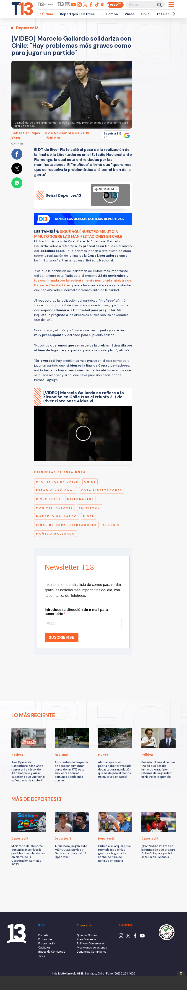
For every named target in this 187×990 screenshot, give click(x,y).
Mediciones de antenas (92, 947)
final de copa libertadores (66, 525)
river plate (48, 499)
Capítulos (44, 947)
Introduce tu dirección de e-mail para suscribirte (76, 612)
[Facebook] (135, 937)
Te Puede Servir (169, 14)
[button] (173, 13)
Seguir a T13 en (113, 135)
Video (129, 14)
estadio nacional (55, 490)
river (88, 516)
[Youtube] (142, 937)
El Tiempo (110, 14)
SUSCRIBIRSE (61, 637)
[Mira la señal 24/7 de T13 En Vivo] (115, 5)
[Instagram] (121, 937)
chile (90, 481)
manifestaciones (54, 507)
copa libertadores (101, 490)
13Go (41, 955)
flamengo (89, 507)
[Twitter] (128, 937)
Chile (145, 14)
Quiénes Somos (87, 935)
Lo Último (45, 14)
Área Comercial (86, 939)
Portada (43, 935)
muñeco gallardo (55, 533)
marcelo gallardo (56, 516)
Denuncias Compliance (91, 951)
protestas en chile (57, 481)
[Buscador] (159, 5)
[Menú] (171, 4)
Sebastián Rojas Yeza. (25, 135)
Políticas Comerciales (91, 943)
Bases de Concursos (51, 951)
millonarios (80, 499)
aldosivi (112, 525)
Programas (45, 939)
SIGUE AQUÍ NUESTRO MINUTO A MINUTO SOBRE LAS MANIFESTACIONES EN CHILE (78, 234)
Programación (47, 943)
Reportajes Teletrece (77, 14)
